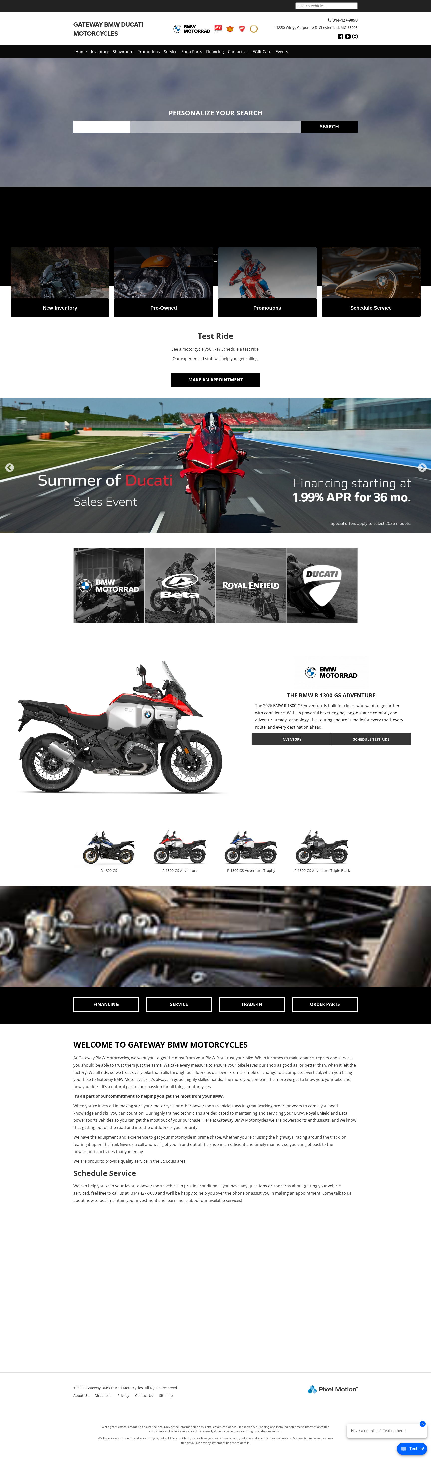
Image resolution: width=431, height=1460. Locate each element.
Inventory (100, 51)
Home (81, 51)
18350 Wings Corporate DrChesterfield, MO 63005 (316, 27)
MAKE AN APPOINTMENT (215, 380)
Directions (103, 1395)
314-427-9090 (345, 20)
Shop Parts (191, 51)
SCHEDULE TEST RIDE (371, 739)
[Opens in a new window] (340, 36)
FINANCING (106, 1004)
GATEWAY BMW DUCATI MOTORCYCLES (108, 29)
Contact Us (238, 51)
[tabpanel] (215, 465)
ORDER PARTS (325, 1004)
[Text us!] (412, 1450)
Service (170, 51)
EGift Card (262, 51)
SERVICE (179, 1004)
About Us (81, 1395)
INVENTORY (291, 739)
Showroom (123, 51)
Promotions (148, 51)
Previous (10, 472)
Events (282, 51)
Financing (215, 51)
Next (422, 472)
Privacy (123, 1395)
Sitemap (166, 1395)
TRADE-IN (251, 1004)
